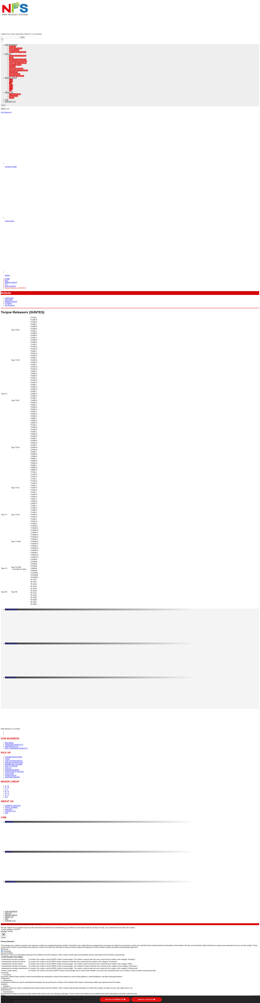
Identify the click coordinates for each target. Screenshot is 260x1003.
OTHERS (8, 303)
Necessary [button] (5, 949)
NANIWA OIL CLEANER (18, 63)
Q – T (11, 87)
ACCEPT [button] (17, 929)
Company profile (15, 94)
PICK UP (8, 54)
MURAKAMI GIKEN (16, 69)
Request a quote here (145, 999)
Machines (12, 47)
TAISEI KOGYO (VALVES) (18, 70)
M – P (11, 85)
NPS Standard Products (17, 52)
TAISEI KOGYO (14, 74)
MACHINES (9, 743)
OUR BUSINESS (11, 45)
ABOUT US (9, 92)
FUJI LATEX (13, 72)
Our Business (10, 305)
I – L (10, 83)
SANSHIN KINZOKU (16, 76)
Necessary (7, 951)
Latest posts (9, 298)
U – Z (11, 89)
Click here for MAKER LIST (114, 999)
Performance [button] (5, 978)
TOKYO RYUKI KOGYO (17, 59)
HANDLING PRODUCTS (14, 745)
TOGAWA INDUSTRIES (17, 56)
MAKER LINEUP (11, 78)
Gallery (11, 98)
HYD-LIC (12, 67)
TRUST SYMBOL (11, 807)
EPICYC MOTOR (15, 65)
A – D (11, 80)
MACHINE (8, 300)
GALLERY (8, 809)
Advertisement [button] (6, 990)
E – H (11, 81)
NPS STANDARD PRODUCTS (16, 748)
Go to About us (6, 112)
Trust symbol (13, 96)
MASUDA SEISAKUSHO (18, 61)
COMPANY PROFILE (13, 806)
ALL (10, 91)
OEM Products (14, 50)
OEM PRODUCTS (11, 746)
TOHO (11, 58)
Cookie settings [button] (6, 929)
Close (22, 37)
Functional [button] (4, 973)
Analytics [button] (4, 984)
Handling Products (15, 48)
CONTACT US (10, 102)
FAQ (6, 100)
